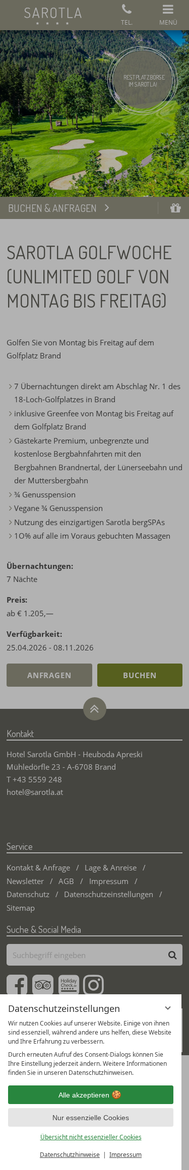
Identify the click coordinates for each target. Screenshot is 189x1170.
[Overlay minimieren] (167, 1007)
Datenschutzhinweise (70, 1154)
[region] (90, 1048)
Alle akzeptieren (83, 1095)
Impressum (125, 1154)
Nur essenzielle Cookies (90, 1118)
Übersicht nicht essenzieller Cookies (91, 1137)
